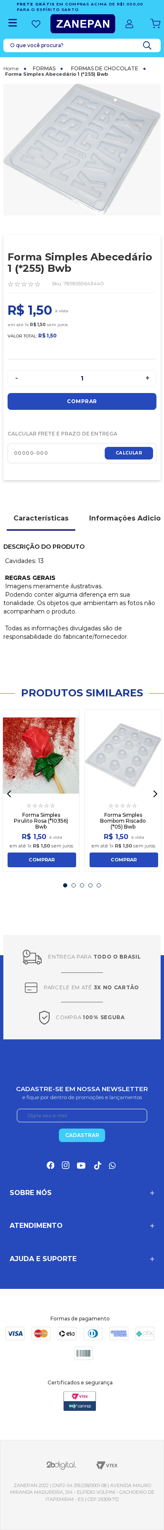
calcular (129, 453)
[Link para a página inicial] (14, 68)
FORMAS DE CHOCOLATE (104, 68)
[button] (9, 794)
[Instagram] (65, 1165)
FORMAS (44, 68)
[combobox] (82, 45)
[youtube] (81, 1165)
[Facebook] (50, 1165)
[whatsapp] (113, 1165)
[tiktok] (97, 1165)
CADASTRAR (82, 1135)
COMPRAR (42, 860)
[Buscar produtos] (149, 45)
